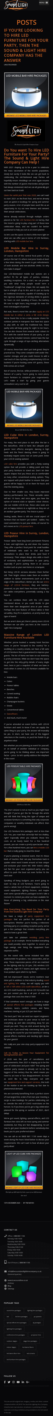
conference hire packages (16, 1335)
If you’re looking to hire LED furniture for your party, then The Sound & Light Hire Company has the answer (26, 45)
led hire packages (21, 1317)
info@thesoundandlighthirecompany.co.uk (24, 1271)
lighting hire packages (34, 1310)
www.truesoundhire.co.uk (18, 1280)
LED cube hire (10, 463)
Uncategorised (10, 65)
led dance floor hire (13, 1353)
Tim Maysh (30, 1203)
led (8, 1317)
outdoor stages (12, 1341)
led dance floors (27, 1347)
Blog (9, 1286)
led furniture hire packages (16, 1359)
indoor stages (11, 1347)
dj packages (37, 1323)
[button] (42, 2)
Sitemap (11, 1289)
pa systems (37, 1317)
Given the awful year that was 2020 (20, 195)
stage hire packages (30, 1341)
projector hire (36, 1335)
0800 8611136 (25, 1262)
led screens (31, 1353)
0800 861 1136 (19, 1236)
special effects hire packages (16, 1323)
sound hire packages (14, 1310)
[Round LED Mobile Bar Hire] (26, 95)
